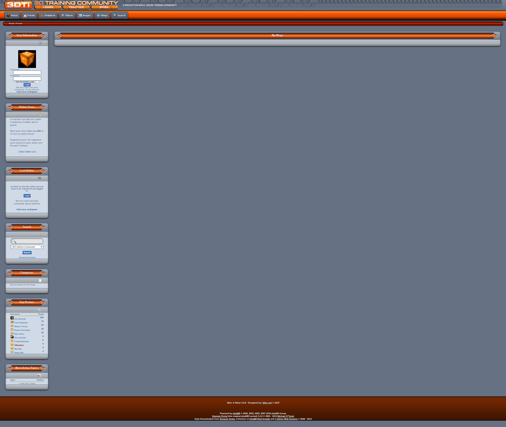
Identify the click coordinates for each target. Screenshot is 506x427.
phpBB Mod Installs (260, 419)
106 (42, 317)
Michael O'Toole (286, 416)
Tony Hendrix (20, 338)
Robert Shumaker (22, 330)
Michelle (18, 349)
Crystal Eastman (21, 341)
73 (42, 321)
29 (42, 325)
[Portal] (163, 5)
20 (42, 332)
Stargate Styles (227, 419)
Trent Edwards (20, 323)
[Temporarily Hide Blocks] (5, 29)
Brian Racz (19, 334)
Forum (19, 23)
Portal (11, 23)
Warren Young (20, 326)
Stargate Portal (220, 416)
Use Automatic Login (25, 82)
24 (42, 329)
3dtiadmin (19, 345)
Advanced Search (27, 257)
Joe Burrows (19, 319)
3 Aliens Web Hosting (286, 419)
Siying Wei (19, 353)
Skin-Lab (267, 403)
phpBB (236, 413)
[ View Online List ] (27, 151)
